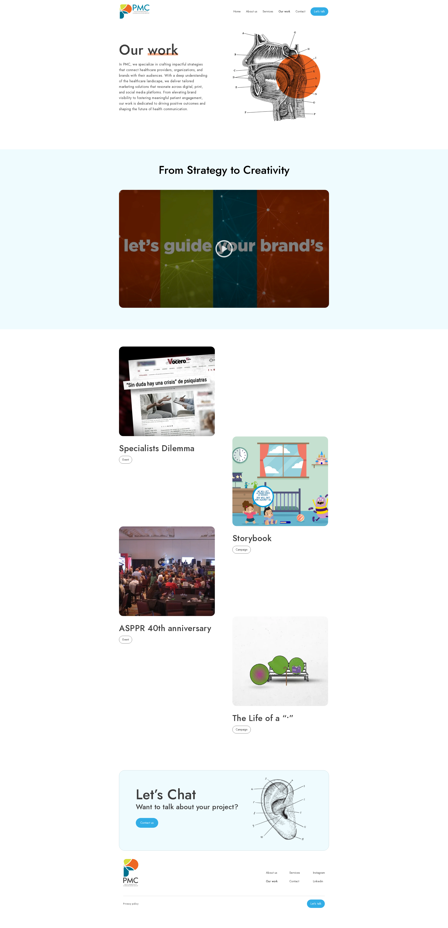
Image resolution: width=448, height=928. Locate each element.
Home (237, 11)
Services (268, 11)
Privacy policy (130, 903)
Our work (284, 11)
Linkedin (318, 881)
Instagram (319, 873)
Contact (300, 11)
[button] (147, 823)
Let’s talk (319, 11)
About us (251, 11)
